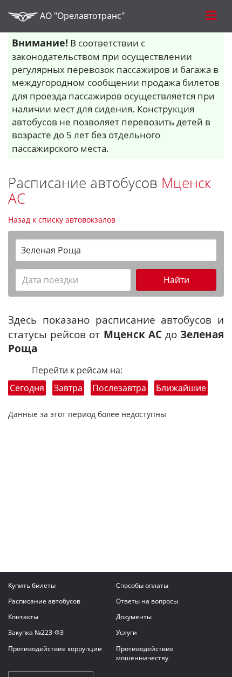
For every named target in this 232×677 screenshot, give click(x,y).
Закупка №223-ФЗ (36, 632)
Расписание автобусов (44, 601)
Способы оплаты (142, 585)
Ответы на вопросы (147, 601)
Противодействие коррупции (55, 648)
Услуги (126, 632)
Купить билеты (32, 585)
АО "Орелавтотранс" (81, 16)
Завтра (68, 388)
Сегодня (27, 388)
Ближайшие (181, 388)
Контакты (23, 616)
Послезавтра (119, 388)
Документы (134, 616)
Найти (176, 280)
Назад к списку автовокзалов (61, 220)
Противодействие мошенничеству (145, 653)
